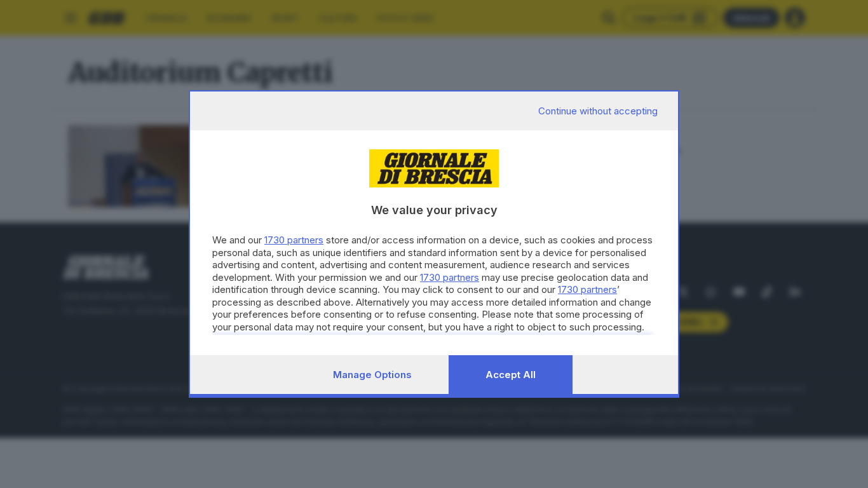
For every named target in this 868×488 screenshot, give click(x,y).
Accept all (510, 375)
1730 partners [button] (293, 240)
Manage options (372, 375)
